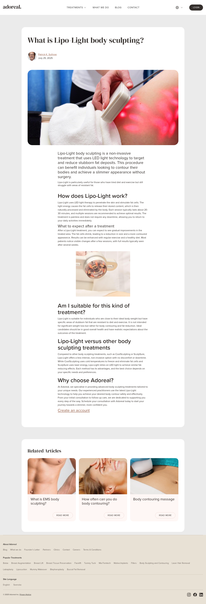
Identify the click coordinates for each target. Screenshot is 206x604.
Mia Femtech (105, 563)
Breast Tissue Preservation (58, 563)
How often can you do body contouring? (99, 501)
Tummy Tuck (90, 563)
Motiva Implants (121, 563)
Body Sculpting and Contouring (154, 563)
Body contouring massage (154, 499)
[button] (181, 7)
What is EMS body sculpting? (45, 501)
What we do (15, 550)
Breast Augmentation (21, 563)
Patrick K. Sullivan (47, 54)
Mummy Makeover (38, 569)
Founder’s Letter (32, 550)
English (6, 585)
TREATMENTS (75, 7)
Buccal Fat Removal (76, 569)
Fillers (134, 563)
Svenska (17, 585)
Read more (62, 515)
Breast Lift (38, 563)
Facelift (77, 563)
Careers (76, 550)
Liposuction (21, 569)
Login (196, 7)
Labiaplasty (8, 569)
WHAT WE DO (101, 7)
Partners (47, 550)
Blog (5, 550)
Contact (66, 550)
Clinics (57, 550)
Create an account (74, 411)
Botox (5, 563)
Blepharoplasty (57, 569)
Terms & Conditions (92, 550)
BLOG (118, 7)
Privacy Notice (25, 595)
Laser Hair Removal (181, 563)
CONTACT (133, 7)
